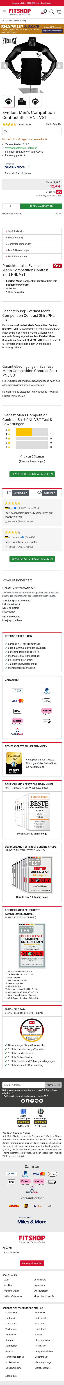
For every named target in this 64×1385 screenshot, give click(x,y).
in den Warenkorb (41, 206)
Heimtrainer (11, 1346)
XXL (6, 131)
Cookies (8, 1285)
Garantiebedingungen (19, 243)
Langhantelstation (44, 1351)
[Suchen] (52, 11)
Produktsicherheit (17, 256)
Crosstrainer (11, 1312)
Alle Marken (11, 1376)
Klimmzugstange (43, 1362)
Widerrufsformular (13, 1296)
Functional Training (14, 1357)
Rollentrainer (41, 1346)
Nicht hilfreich (27, 521)
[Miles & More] (32, 1219)
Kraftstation (11, 1323)
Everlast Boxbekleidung (15, 21)
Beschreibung (15, 237)
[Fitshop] (20, 11)
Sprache (48, 492)
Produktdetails (16, 231)
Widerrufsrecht (41, 1291)
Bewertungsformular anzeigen (32, 474)
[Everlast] (9, 40)
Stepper (9, 1351)
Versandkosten (11, 1291)
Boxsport (9, 1340)
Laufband (10, 1318)
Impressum (39, 1285)
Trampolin (40, 1323)
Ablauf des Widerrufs (44, 1296)
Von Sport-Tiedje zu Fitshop (16, 1133)
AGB (6, 1279)
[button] (9, 101)
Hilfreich (11, 521)
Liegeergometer (42, 1340)
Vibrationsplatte (42, 1368)
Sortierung (19, 492)
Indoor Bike (10, 1334)
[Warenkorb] (59, 12)
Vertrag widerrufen (32, 1263)
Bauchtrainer (41, 1357)
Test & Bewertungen (19, 250)
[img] (29, 165)
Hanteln (39, 1334)
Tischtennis (10, 1329)
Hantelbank (40, 1329)
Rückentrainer (12, 1362)
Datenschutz (40, 1279)
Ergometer (40, 1312)
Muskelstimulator (13, 1368)
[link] (17, 691)
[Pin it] (57, 265)
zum (11, 1252)
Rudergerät (40, 1318)
